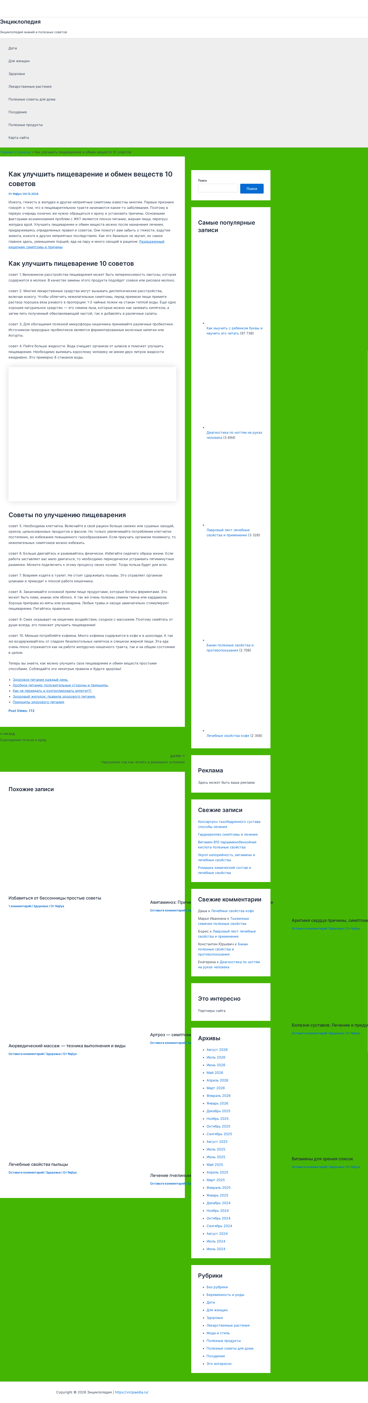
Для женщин (19, 61)
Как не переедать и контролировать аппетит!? (52, 691)
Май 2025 (215, 1164)
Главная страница (15, 152)
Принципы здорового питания (38, 702)
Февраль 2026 (219, 1095)
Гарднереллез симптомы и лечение (228, 834)
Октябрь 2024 (218, 1218)
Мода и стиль (218, 1333)
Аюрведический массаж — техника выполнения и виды (67, 1045)
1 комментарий (20, 906)
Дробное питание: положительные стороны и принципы (60, 685)
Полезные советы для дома (32, 99)
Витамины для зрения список (322, 1158)
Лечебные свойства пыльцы (38, 1164)
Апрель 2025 (217, 1172)
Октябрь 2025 (218, 1126)
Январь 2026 (217, 1103)
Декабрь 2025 (218, 1111)
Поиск (202, 180)
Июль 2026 (216, 1057)
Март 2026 (216, 1088)
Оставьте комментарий (167, 910)
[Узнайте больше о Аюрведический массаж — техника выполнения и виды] (77, 1035)
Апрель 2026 (217, 1080)
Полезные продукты (26, 125)
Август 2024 (217, 1233)
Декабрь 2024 (218, 1203)
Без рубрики (217, 1287)
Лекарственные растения (30, 86)
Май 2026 (215, 1072)
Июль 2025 (216, 1149)
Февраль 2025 (219, 1187)
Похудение (18, 112)
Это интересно (219, 1363)
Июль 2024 (216, 1241)
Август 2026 (217, 1049)
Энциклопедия (20, 21)
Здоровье (17, 74)
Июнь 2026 (216, 1065)
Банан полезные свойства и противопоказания (223, 949)
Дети (13, 48)
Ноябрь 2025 (218, 1118)
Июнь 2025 (216, 1157)
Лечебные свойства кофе (228, 735)
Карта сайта (19, 137)
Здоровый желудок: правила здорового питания (54, 696)
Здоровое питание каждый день (40, 679)
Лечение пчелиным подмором (182, 1175)
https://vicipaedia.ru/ (131, 1392)
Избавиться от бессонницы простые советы (55, 898)
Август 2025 (217, 1141)
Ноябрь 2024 (218, 1210)
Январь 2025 (217, 1195)
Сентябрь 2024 (219, 1226)
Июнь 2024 (216, 1249)
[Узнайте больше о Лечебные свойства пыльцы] (77, 1154)
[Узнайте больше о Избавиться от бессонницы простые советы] (77, 887)
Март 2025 (216, 1180)
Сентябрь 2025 (219, 1134)
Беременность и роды (225, 1295)
